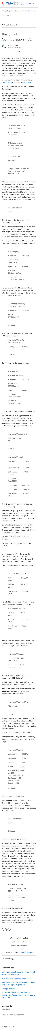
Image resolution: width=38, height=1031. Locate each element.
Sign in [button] (31, 4)
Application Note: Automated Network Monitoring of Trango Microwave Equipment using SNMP (18, 995)
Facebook (3, 929)
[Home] (13, 5)
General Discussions (29, 11)
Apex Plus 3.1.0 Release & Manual (14, 978)
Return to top (7, 959)
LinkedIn (9, 929)
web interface (27, 82)
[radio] (13, 941)
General (17, 11)
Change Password (9, 989)
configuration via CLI (10, 82)
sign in (9, 1015)
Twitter (6, 929)
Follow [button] (19, 51)
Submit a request (27, 952)
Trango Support (7, 11)
